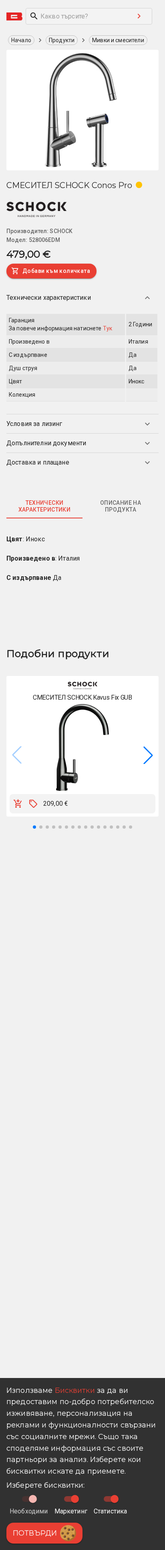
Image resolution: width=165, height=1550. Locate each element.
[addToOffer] (33, 804)
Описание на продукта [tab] (120, 506)
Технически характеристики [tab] (44, 506)
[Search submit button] (139, 16)
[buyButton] (18, 804)
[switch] (75, 1499)
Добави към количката (56, 271)
